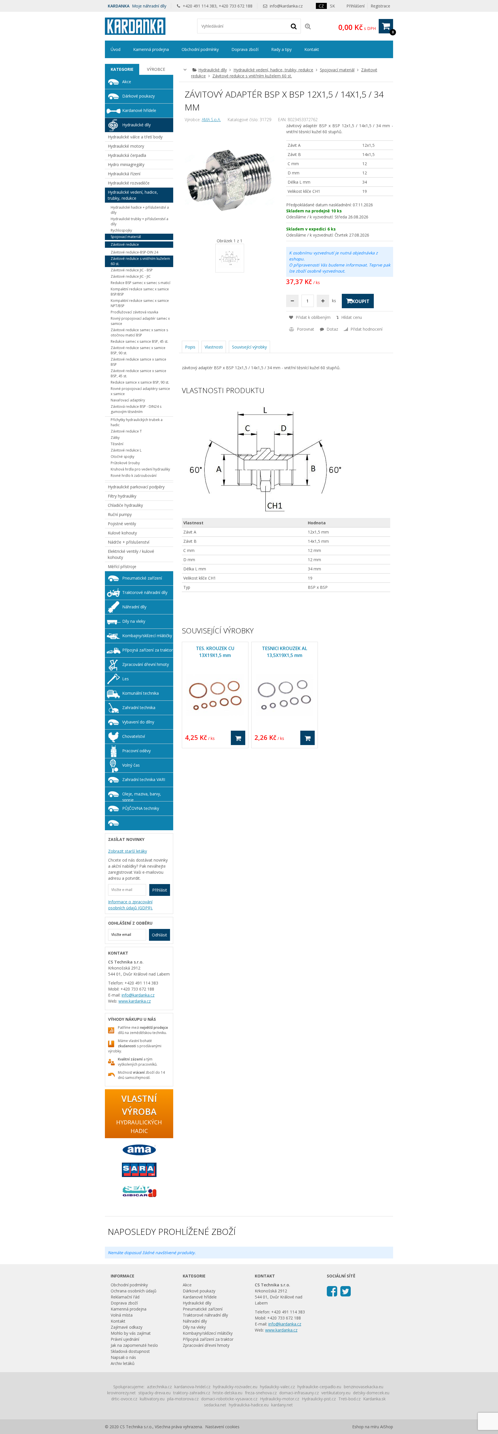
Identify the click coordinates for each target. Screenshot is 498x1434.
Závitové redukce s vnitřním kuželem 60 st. (252, 76)
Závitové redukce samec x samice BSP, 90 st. (138, 350)
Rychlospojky (121, 230)
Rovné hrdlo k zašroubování (133, 475)
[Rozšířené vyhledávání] (308, 26)
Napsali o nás (123, 1357)
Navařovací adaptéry (128, 400)
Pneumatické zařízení (142, 578)
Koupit (360, 301)
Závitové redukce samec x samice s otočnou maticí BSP (139, 332)
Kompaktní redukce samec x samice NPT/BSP (140, 303)
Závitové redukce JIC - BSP (132, 270)
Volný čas (131, 765)
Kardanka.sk (374, 1398)
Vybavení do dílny (138, 722)
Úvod (115, 49)
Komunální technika (140, 693)
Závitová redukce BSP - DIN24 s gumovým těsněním (136, 409)
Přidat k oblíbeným (313, 317)
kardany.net (282, 1405)
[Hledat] (294, 26)
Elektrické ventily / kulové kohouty (131, 554)
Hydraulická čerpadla (127, 155)
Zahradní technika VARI (143, 779)
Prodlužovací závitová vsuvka (134, 312)
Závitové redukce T (126, 431)
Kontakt (311, 49)
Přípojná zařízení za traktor (147, 650)
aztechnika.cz (159, 1386)
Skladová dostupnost (130, 1351)
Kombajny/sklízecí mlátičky (147, 635)
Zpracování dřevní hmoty (145, 664)
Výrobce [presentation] (156, 69)
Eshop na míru (365, 1426)
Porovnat (305, 329)
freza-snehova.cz (261, 1392)
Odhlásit (159, 935)
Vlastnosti (214, 347)
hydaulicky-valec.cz (277, 1386)
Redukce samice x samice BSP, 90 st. (140, 382)
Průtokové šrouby (125, 462)
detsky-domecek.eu (371, 1392)
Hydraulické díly (212, 70)
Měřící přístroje (122, 566)
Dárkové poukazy (138, 96)
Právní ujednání (125, 1339)
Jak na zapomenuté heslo (134, 1345)
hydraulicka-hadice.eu (249, 1405)
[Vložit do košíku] (238, 738)
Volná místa (122, 1315)
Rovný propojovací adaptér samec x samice (140, 321)
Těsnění (117, 443)
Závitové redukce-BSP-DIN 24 (134, 252)
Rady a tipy (281, 49)
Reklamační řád (125, 1297)
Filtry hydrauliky (122, 496)
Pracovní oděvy (136, 750)
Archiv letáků (123, 1363)
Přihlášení (355, 6)
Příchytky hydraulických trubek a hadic (137, 422)
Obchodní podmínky (200, 49)
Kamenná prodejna (151, 49)
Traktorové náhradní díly (144, 592)
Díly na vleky (133, 621)
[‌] (332, 1291)
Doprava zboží (245, 49)
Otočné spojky (122, 456)
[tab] (122, 69)
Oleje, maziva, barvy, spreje (141, 796)
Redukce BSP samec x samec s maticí (140, 282)
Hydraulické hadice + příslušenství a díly (140, 210)
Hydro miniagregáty (126, 164)
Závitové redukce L (126, 450)
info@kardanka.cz (286, 6)
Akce (126, 81)
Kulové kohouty (122, 533)
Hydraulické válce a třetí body (135, 137)
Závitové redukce (125, 244)
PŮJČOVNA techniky (140, 808)
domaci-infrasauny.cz (299, 1392)
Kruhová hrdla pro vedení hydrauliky (140, 469)
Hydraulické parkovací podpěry (136, 487)
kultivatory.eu (152, 1398)
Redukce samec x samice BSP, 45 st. (139, 341)
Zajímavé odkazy (126, 1327)
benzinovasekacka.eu (363, 1386)
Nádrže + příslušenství (128, 542)
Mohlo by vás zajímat (131, 1333)
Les (125, 678)
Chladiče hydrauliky (125, 505)
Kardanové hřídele (139, 110)
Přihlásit (159, 890)
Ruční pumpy (120, 514)
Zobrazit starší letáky (127, 851)
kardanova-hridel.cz (192, 1386)
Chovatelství (133, 736)
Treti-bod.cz (349, 1398)
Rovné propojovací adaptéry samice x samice (140, 391)
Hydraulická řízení (124, 173)
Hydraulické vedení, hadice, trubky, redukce (273, 70)
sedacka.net (215, 1405)
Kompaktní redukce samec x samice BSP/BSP (140, 292)
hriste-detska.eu (227, 1392)
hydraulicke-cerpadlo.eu (319, 1386)
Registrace (380, 6)
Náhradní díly (134, 607)
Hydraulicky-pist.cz (319, 1398)
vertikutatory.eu (335, 1392)
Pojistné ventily (122, 523)
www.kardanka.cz (134, 1001)
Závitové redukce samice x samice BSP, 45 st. (138, 373)
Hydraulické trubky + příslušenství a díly (139, 221)
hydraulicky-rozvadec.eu (235, 1386)
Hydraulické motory (126, 146)
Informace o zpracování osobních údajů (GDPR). (130, 905)
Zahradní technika (138, 707)
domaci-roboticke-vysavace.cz (229, 1398)
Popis (190, 347)
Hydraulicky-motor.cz (279, 1398)
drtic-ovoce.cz (124, 1398)
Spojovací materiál (337, 70)
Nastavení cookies (222, 1426)
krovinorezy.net (121, 1392)
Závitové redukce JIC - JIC (131, 276)
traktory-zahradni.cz (191, 1392)
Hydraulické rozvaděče (129, 183)
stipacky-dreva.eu (154, 1392)
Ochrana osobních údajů (133, 1291)
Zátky (115, 437)
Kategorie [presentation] (122, 69)
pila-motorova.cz (183, 1398)
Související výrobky (249, 347)
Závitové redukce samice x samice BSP (138, 362)
